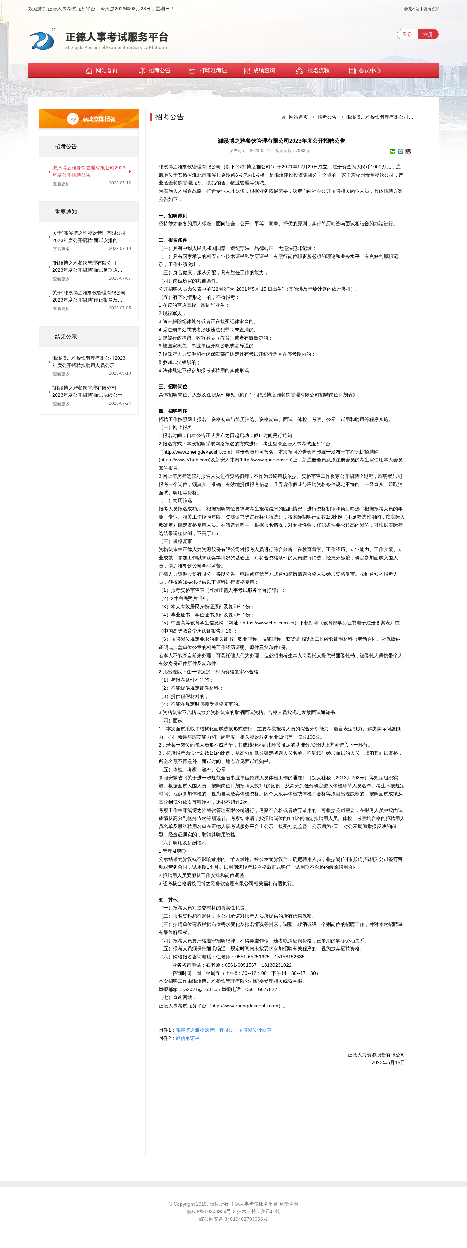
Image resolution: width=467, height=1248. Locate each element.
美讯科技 (270, 1211)
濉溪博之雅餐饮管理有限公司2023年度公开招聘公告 (88, 171)
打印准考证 (213, 70)
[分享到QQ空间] (400, 151)
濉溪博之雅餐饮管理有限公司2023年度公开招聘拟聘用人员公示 (88, 361)
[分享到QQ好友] (408, 151)
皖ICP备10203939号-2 (212, 1211)
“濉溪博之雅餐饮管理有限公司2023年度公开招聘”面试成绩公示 (87, 391)
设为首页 (431, 9)
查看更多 (61, 183)
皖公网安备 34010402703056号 (233, 1219)
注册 (428, 34)
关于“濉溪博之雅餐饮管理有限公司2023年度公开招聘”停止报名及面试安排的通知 (89, 297)
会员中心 (370, 70)
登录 (407, 34)
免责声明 (288, 1204)
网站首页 (107, 70)
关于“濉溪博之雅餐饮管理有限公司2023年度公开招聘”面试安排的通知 (89, 237)
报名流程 (318, 70)
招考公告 (160, 70)
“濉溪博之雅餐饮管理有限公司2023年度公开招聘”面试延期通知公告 (87, 267)
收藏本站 (411, 9)
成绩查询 (264, 70)
